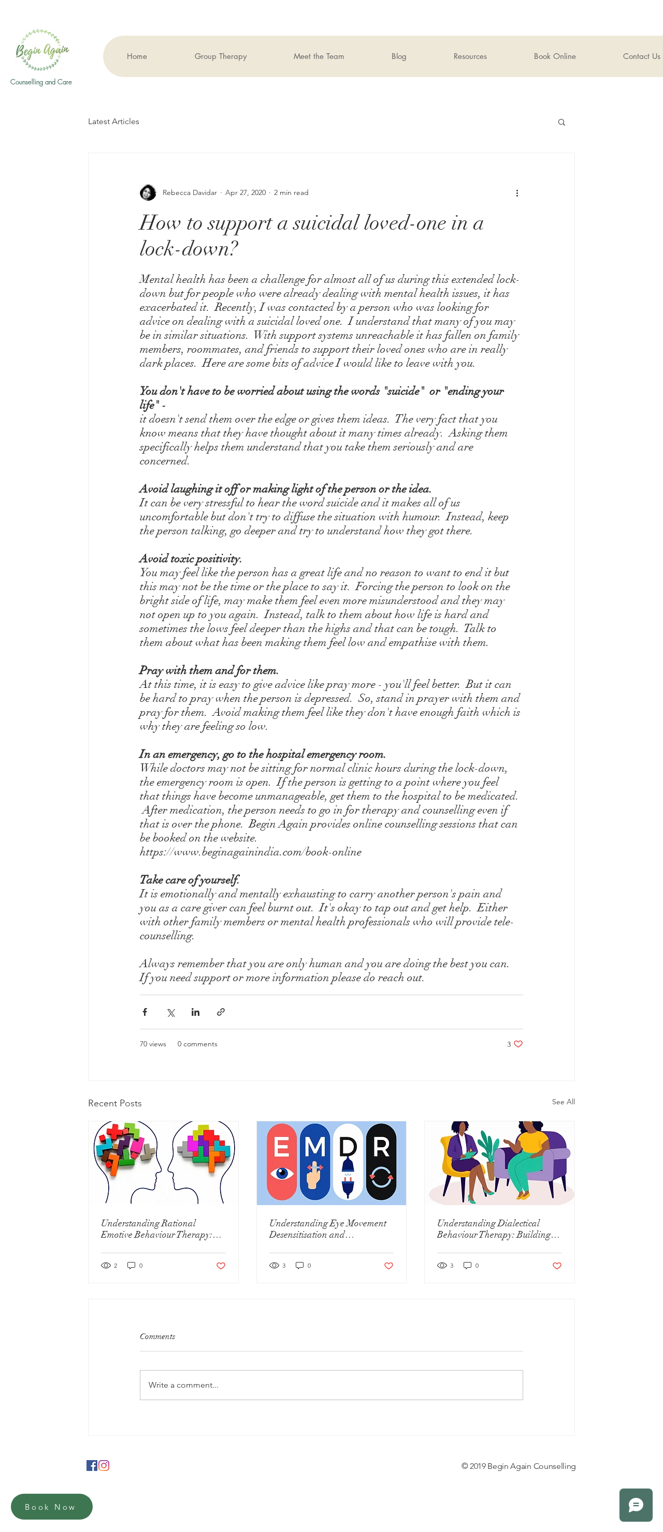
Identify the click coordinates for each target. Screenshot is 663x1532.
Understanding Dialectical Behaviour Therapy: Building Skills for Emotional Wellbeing (496, 1229)
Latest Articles (113, 121)
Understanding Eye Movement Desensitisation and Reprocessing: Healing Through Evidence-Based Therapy (330, 1229)
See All (563, 1101)
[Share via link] (221, 1012)
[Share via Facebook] (145, 1012)
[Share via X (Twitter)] (170, 1012)
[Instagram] (103, 1465)
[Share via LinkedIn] (195, 1012)
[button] (562, 121)
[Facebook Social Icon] (92, 1465)
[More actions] (517, 192)
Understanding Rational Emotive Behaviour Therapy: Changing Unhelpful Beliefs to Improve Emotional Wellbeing (160, 1229)
